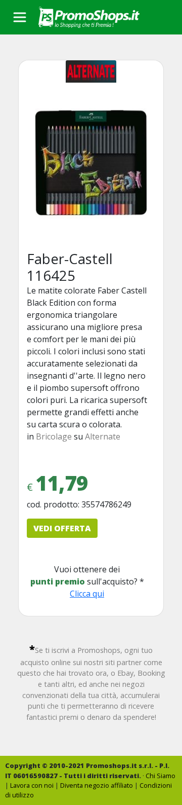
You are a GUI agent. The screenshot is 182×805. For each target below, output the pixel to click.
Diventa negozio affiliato (96, 785)
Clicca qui (87, 593)
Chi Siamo (160, 775)
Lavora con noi (32, 785)
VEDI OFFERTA (62, 528)
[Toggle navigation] (19, 17)
